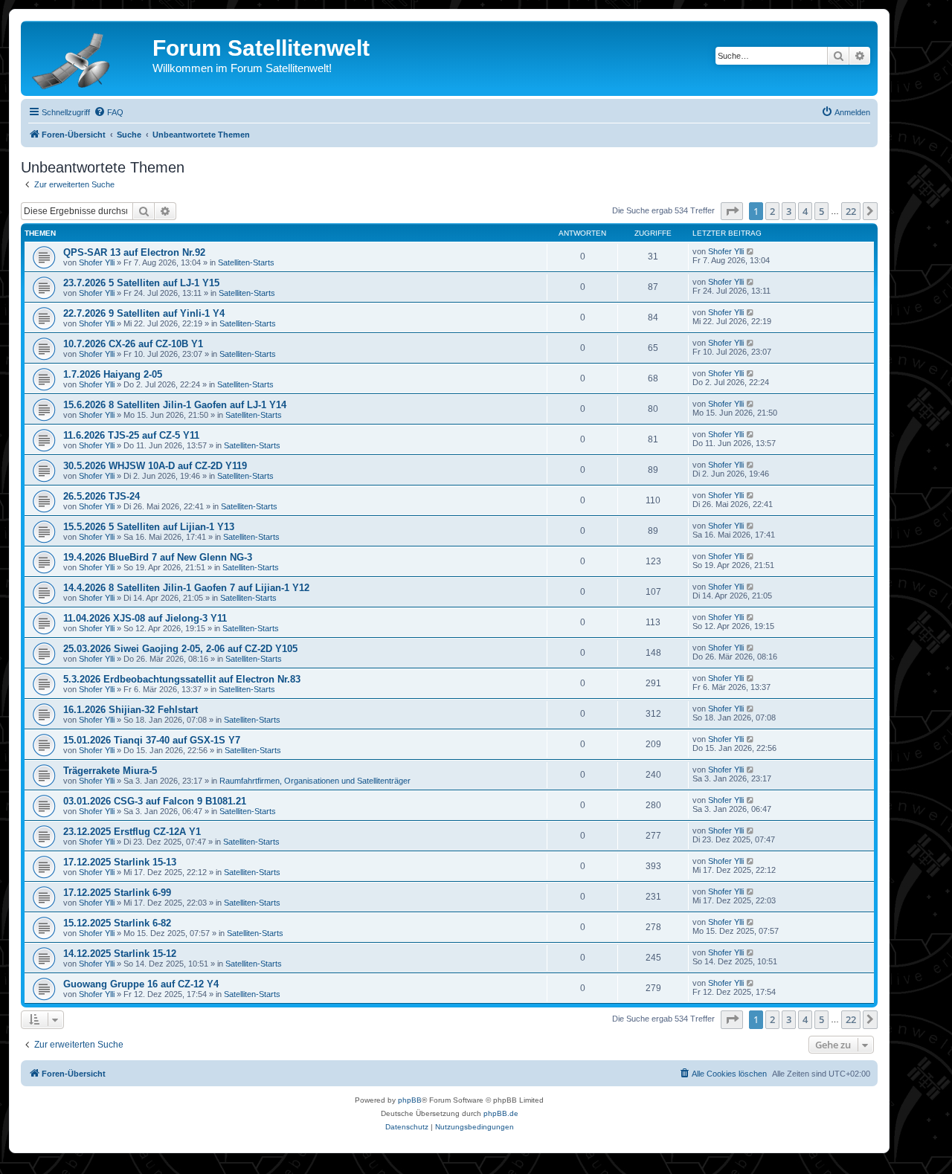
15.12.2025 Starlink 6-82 (117, 923)
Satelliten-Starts (246, 262)
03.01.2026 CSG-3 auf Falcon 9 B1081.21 (154, 801)
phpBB (410, 1100)
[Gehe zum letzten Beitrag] (751, 251)
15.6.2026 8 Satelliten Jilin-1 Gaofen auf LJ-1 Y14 (174, 404)
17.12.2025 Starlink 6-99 (117, 892)
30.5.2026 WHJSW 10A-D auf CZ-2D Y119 (155, 465)
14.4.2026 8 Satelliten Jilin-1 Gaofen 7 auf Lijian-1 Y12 (186, 587)
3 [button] (788, 211)
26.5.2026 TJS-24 (101, 496)
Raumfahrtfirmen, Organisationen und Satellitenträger (315, 780)
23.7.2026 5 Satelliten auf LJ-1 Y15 (141, 282)
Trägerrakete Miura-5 (110, 770)
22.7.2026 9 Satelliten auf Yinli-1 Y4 (144, 313)
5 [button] (821, 211)
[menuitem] (108, 112)
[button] (732, 211)
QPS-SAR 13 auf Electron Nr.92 (134, 252)
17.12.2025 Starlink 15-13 (119, 862)
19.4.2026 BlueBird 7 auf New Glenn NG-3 (157, 557)
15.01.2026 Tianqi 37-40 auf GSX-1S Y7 (151, 740)
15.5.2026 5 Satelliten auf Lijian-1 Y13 (148, 526)
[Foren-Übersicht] (88, 58)
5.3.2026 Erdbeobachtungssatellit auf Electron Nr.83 (181, 679)
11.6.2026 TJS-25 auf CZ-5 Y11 (131, 435)
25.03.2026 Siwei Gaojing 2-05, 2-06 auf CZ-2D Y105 (180, 648)
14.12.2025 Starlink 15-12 (119, 953)
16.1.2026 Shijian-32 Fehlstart (130, 709)
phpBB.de (500, 1113)
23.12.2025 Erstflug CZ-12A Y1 (132, 831)
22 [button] (851, 211)
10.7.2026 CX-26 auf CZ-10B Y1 (133, 343)
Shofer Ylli (97, 262)
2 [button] (772, 211)
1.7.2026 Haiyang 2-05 (112, 374)
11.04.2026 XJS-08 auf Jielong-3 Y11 (145, 618)
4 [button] (805, 211)
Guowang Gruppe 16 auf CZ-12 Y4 (141, 984)
